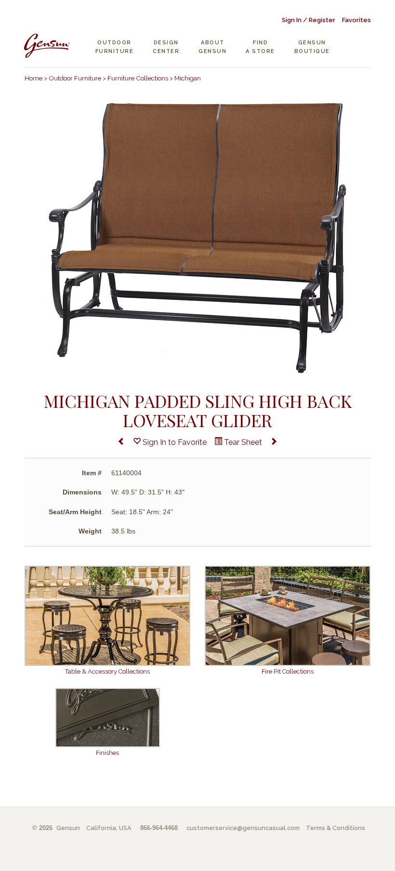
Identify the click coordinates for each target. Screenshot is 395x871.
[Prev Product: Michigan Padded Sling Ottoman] (121, 442)
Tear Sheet (242, 442)
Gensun (68, 828)
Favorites (356, 20)
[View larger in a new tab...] (197, 237)
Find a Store (260, 46)
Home (33, 78)
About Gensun (212, 46)
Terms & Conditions (335, 828)
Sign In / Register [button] (308, 20)
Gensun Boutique (312, 46)
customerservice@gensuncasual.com (243, 828)
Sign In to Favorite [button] (174, 442)
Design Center (166, 46)
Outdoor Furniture (114, 46)
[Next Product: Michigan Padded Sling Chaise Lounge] (273, 442)
